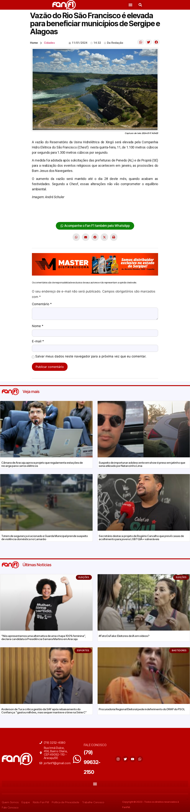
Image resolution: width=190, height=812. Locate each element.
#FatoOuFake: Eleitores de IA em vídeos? (124, 636)
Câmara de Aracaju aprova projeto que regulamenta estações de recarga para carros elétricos (42, 464)
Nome (37, 326)
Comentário (42, 304)
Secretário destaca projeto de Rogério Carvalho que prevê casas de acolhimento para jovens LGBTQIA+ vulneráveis (141, 537)
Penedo (123, 208)
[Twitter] (125, 759)
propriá (135, 208)
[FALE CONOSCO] (77, 759)
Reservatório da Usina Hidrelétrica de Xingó (62, 214)
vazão (137, 214)
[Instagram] (118, 759)
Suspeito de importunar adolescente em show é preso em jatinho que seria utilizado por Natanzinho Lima (142, 464)
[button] (130, 5)
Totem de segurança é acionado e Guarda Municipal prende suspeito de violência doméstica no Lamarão (44, 537)
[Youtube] (133, 759)
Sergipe (126, 214)
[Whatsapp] (140, 759)
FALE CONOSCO (95, 745)
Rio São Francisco (106, 214)
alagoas (37, 208)
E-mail (38, 341)
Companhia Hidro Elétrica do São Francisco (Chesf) (80, 208)
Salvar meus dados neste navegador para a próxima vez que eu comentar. (90, 356)
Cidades (49, 42)
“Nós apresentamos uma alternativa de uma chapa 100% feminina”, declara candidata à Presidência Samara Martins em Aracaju (43, 637)
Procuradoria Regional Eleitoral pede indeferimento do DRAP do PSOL (142, 709)
